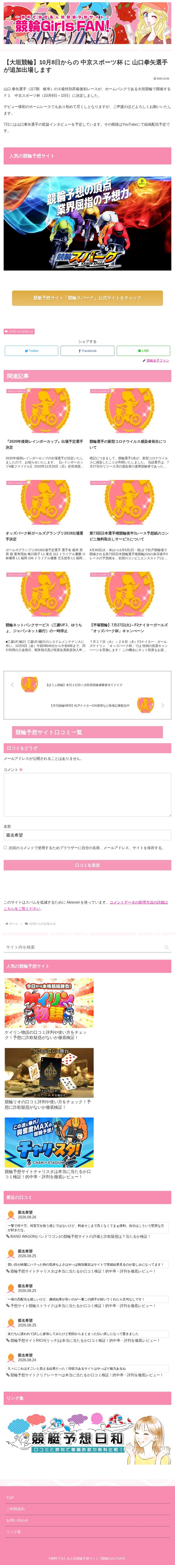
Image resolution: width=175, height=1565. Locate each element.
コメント (13, 770)
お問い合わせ (17, 1520)
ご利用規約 (15, 1509)
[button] (167, 947)
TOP (10, 1498)
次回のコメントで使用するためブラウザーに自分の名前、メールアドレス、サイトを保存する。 (87, 848)
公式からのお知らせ (21, 331)
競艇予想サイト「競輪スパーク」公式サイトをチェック (87, 298)
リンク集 (13, 1532)
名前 (7, 826)
